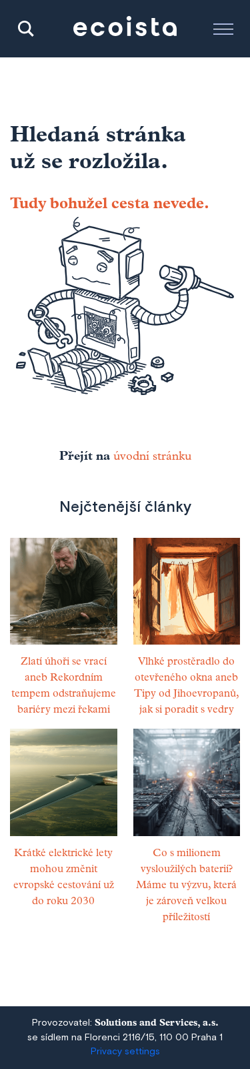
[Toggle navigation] (223, 28)
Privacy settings (125, 1051)
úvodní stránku (152, 457)
